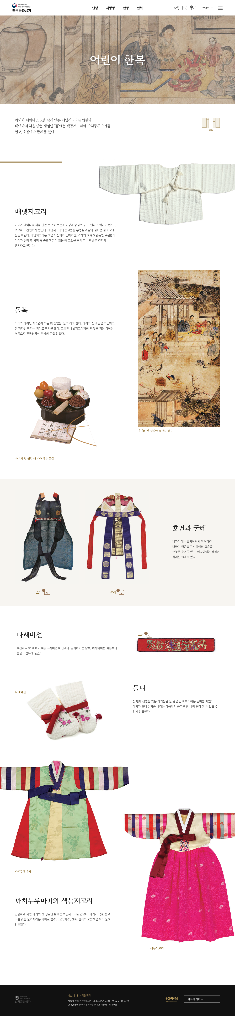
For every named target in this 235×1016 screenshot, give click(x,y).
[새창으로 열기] (171, 999)
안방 (126, 8)
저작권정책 (85, 995)
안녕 (95, 8)
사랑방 (110, 8)
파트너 (71, 995)
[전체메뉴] (220, 8)
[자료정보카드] (193, 8)
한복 (140, 8)
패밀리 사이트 (195, 999)
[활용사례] (184, 8)
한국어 (206, 8)
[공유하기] (176, 8)
